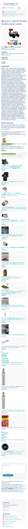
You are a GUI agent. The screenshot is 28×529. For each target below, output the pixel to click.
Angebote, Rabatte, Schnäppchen (10, 517)
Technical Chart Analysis (7, 526)
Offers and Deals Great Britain (10, 521)
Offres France (6, 524)
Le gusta (4, 508)
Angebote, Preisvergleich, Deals (10, 516)
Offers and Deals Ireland (9, 523)
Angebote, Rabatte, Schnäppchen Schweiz (12, 519)
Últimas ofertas (6, 510)
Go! (19, 7)
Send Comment (8, 475)
